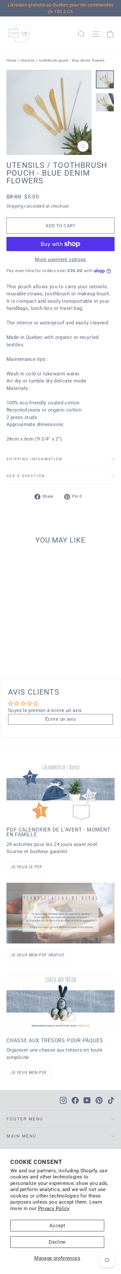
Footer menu (24, 1118)
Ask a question (25, 476)
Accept (57, 1225)
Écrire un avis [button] (60, 719)
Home (11, 60)
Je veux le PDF (26, 867)
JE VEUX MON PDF (29, 1072)
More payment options (60, 259)
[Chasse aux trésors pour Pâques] (60, 1001)
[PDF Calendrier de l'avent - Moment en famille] (60, 790)
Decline (57, 1242)
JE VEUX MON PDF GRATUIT (38, 955)
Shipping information (34, 459)
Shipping (14, 206)
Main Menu (21, 1136)
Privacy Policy (54, 1208)
